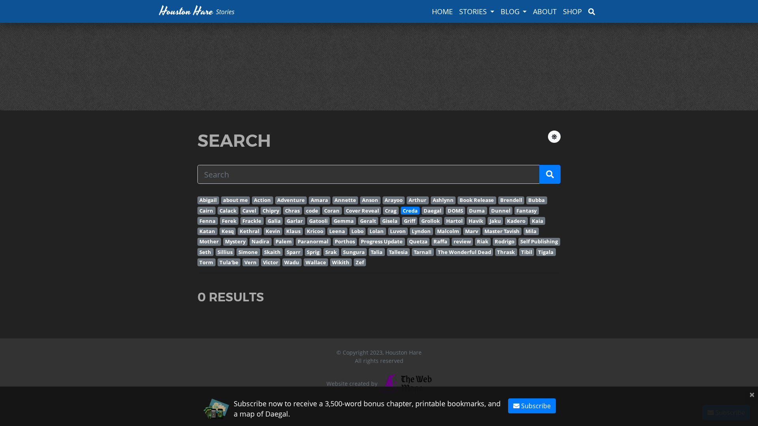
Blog (510, 11)
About (545, 11)
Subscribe (535, 406)
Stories (473, 11)
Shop (572, 11)
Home (442, 11)
